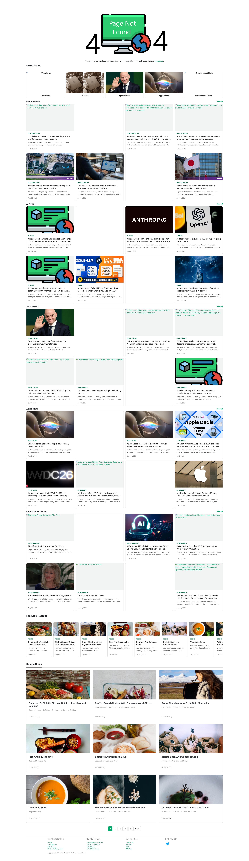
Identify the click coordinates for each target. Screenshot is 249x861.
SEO (127, 847)
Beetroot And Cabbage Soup (111, 756)
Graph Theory (52, 845)
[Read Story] (38, 717)
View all (220, 101)
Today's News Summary (95, 842)
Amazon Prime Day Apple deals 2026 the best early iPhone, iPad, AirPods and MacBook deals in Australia (198, 446)
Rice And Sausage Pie (119, 642)
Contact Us (129, 842)
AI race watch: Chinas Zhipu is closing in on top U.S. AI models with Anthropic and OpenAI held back (49, 241)
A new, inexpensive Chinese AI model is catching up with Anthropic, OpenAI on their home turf (48, 291)
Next (137, 829)
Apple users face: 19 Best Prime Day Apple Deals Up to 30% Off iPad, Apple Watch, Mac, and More (98, 495)
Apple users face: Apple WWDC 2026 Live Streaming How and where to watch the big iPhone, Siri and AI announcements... (48, 495)
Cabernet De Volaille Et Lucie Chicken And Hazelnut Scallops (38, 644)
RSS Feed (129, 849)
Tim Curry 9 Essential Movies (91, 595)
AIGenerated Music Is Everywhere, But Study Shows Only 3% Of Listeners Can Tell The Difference (147, 549)
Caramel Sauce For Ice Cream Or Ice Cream (185, 807)
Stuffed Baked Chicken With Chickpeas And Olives (65, 644)
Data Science (51, 847)
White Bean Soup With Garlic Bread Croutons (120, 807)
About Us (129, 845)
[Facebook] (167, 844)
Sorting (49, 842)
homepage (158, 61)
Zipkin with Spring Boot (55, 849)
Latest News (91, 847)
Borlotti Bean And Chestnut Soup (179, 756)
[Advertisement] (100, 122)
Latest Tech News (93, 849)
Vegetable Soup (197, 642)
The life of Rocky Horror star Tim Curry (46, 546)
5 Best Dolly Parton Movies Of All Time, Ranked (49, 595)
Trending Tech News (93, 845)
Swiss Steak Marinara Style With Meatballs (185, 703)
